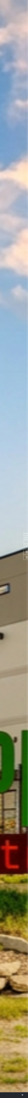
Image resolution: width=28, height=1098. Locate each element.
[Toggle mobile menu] (22, 1095)
